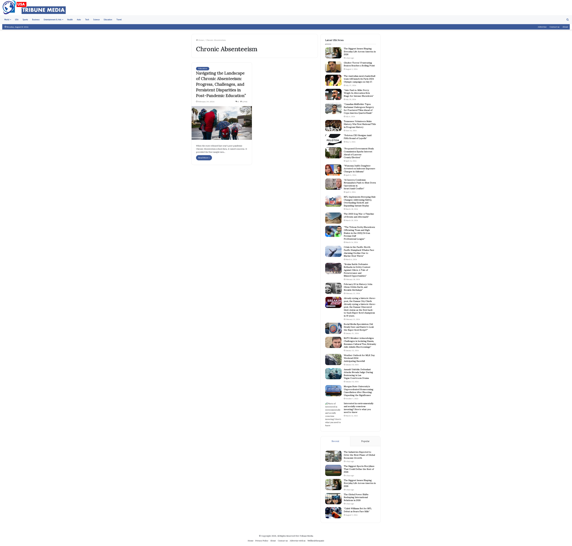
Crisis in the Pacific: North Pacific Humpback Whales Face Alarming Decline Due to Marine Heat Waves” (359, 251)
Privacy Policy (261, 540)
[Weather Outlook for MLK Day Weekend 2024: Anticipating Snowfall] (333, 359)
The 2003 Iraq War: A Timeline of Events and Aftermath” (359, 215)
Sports (25, 19)
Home (201, 40)
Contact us (554, 27)
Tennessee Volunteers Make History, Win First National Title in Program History (360, 124)
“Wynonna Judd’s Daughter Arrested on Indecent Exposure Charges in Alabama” (359, 168)
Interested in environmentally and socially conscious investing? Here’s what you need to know (358, 408)
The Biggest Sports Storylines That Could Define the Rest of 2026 (359, 469)
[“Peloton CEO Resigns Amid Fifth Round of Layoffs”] (333, 139)
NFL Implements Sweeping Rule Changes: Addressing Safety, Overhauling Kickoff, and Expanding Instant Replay (360, 201)
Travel (119, 19)
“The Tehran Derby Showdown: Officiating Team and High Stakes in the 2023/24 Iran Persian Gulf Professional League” (359, 233)
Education (108, 19)
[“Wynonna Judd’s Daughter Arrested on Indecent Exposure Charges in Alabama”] (333, 170)
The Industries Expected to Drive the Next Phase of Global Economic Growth (359, 455)
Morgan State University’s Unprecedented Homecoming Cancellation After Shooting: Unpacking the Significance (358, 391)
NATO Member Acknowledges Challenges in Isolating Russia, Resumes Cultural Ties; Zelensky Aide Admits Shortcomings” (360, 342)
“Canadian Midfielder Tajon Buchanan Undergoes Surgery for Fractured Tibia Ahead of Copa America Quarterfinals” (359, 108)
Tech (87, 19)
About (565, 27)
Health (70, 19)
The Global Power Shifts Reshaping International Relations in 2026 (356, 497)
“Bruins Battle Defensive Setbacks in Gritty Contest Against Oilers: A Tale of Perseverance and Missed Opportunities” (357, 270)
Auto (79, 19)
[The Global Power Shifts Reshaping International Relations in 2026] (333, 498)
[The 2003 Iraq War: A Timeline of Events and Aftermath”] (333, 218)
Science (96, 19)
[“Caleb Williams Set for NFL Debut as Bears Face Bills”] (333, 512)
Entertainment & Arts (52, 19)
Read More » (204, 157)
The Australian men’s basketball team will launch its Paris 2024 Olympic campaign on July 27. (359, 79)
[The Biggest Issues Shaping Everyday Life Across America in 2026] (333, 52)
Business (36, 19)
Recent (335, 441)
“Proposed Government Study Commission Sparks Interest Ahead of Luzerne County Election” (359, 153)
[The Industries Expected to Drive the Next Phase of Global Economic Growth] (333, 456)
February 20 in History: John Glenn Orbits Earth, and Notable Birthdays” (358, 287)
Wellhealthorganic (315, 540)
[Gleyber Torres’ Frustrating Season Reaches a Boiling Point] (333, 67)
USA (16, 19)
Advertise (542, 27)
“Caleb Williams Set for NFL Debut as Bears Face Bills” (358, 510)
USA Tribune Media (304, 536)
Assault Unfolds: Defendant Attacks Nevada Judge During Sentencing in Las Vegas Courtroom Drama (358, 374)
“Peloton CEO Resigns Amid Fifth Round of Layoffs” (358, 137)
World (6, 19)
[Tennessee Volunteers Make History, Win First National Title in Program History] (333, 125)
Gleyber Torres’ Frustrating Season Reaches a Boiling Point (359, 64)
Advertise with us (298, 540)
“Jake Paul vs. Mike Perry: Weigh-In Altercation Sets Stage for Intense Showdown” (359, 93)
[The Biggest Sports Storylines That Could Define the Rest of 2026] (333, 470)
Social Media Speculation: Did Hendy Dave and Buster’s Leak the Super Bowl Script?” (359, 327)
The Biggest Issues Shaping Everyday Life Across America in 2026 (360, 51)
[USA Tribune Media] (34, 7)
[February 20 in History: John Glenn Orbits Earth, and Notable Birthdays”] (333, 288)
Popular (365, 441)
